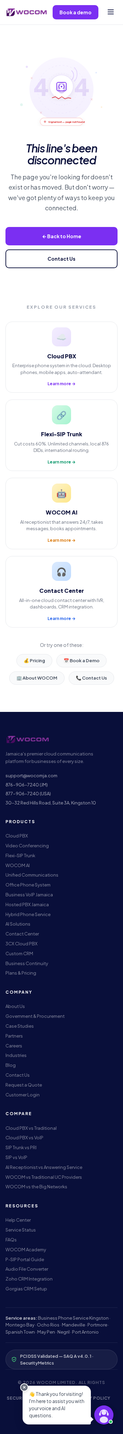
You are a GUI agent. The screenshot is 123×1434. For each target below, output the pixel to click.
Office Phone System (28, 884)
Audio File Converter (26, 1269)
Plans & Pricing (20, 973)
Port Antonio (85, 1332)
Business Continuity (26, 963)
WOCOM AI (17, 865)
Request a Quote (23, 1085)
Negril (63, 1332)
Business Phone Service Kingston (73, 1318)
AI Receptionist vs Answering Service (43, 1167)
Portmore (97, 1324)
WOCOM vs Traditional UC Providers (43, 1177)
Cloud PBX (16, 835)
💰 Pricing (34, 660)
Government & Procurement (35, 1016)
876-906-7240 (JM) (26, 784)
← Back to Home (61, 236)
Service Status (20, 1230)
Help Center (18, 1220)
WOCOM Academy (25, 1249)
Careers (13, 1045)
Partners (14, 1036)
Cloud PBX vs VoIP (24, 1137)
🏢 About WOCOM (36, 678)
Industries (16, 1055)
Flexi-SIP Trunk (20, 855)
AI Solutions (17, 924)
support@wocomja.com (31, 775)
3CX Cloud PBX (21, 943)
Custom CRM (19, 953)
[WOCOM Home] (26, 12)
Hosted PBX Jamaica (27, 904)
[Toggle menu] (111, 12)
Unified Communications (31, 875)
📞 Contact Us (91, 678)
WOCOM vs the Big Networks (36, 1186)
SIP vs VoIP (16, 1157)
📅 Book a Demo (81, 660)
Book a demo (75, 12)
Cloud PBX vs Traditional (31, 1128)
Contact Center (22, 933)
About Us (15, 1006)
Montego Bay (20, 1324)
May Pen (46, 1332)
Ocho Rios (48, 1324)
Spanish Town (20, 1332)
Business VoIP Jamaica (29, 894)
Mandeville (73, 1324)
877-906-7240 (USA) (28, 793)
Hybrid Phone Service (28, 914)
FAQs (11, 1239)
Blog (10, 1065)
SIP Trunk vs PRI (21, 1147)
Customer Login (22, 1094)
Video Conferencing (27, 845)
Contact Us (61, 259)
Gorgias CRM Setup (26, 1288)
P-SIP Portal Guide (24, 1259)
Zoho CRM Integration (29, 1279)
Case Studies (19, 1026)
